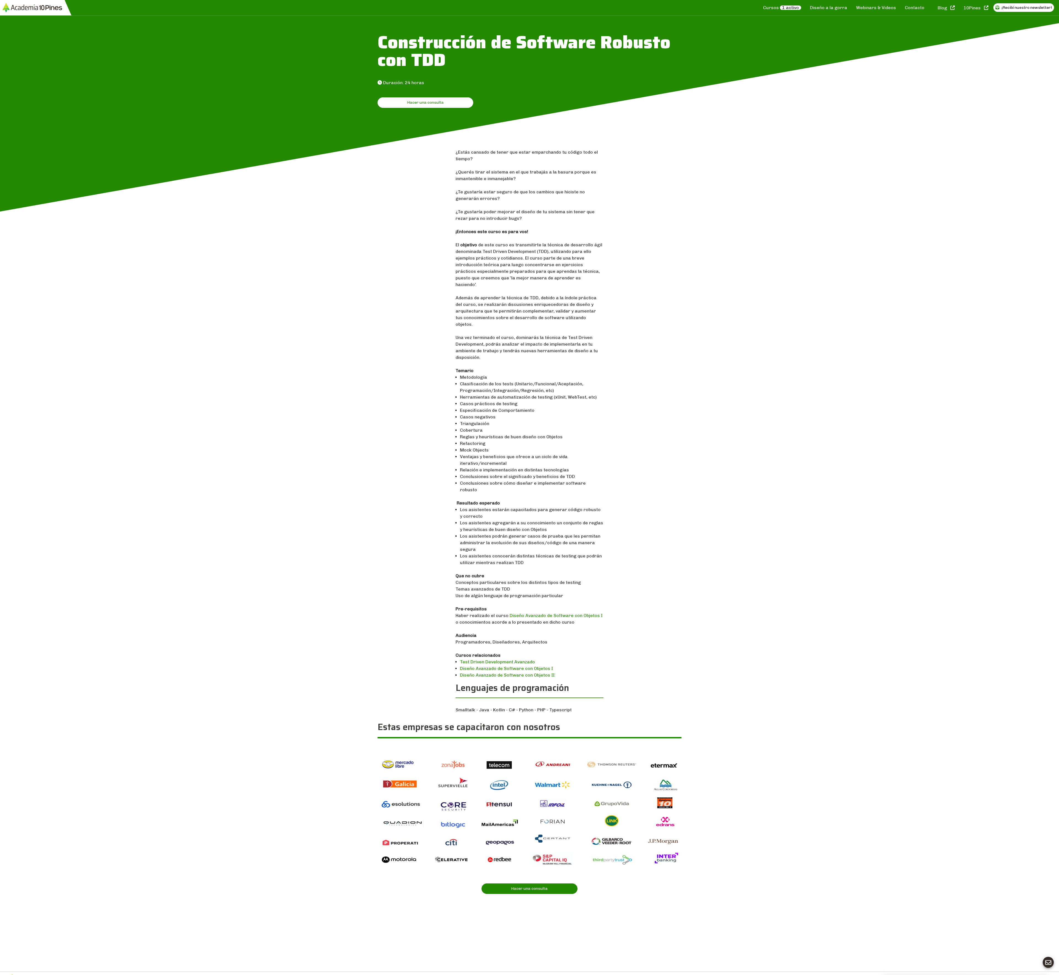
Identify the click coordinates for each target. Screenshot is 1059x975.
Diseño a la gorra (828, 7)
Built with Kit (1006, 899)
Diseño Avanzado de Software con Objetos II (507, 675)
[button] (924, 916)
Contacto (914, 7)
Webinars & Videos (876, 7)
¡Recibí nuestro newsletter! (1026, 7)
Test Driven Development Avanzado (497, 661)
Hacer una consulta (425, 102)
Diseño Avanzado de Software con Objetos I (556, 615)
